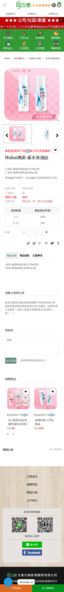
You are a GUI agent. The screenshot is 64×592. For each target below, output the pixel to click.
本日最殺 (8, 37)
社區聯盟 (24, 48)
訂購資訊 (32, 476)
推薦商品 (53, 13)
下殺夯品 (24, 37)
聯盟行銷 (32, 492)
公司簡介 (32, 500)
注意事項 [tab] (37, 255)
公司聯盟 (40, 48)
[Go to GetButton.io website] (8, 588)
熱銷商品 (10, 13)
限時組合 (8, 48)
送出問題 (11, 360)
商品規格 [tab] (24, 255)
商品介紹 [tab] (11, 255)
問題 (9, 339)
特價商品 (32, 13)
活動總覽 (40, 37)
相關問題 (32, 484)
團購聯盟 (56, 48)
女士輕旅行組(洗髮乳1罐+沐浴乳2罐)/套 (17, 423)
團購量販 (56, 37)
